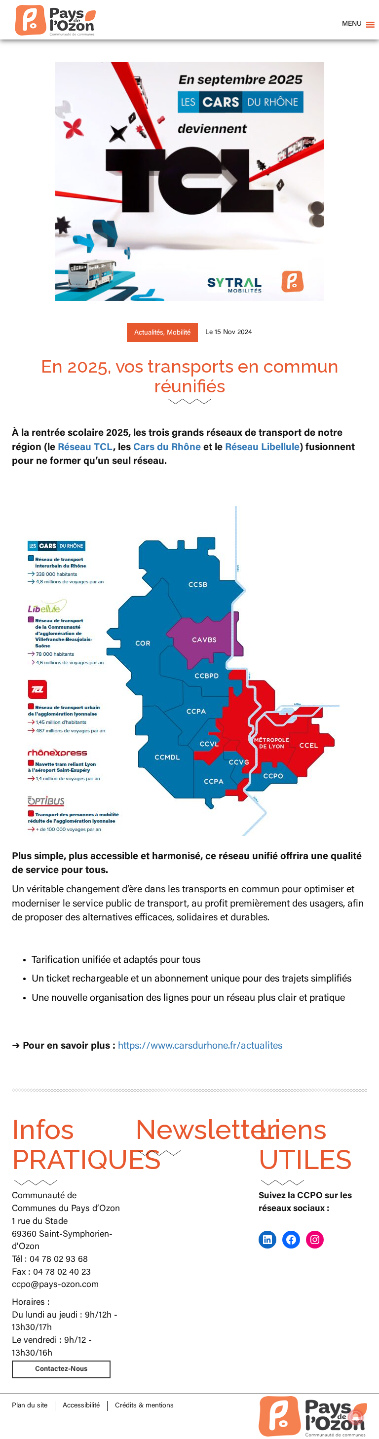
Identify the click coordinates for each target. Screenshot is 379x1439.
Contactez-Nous (61, 1369)
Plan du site (29, 1405)
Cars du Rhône (167, 448)
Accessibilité (81, 1405)
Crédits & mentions (144, 1405)
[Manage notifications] (356, 1417)
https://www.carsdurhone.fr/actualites (200, 1046)
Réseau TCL (85, 448)
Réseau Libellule (262, 448)
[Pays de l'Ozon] (55, 12)
